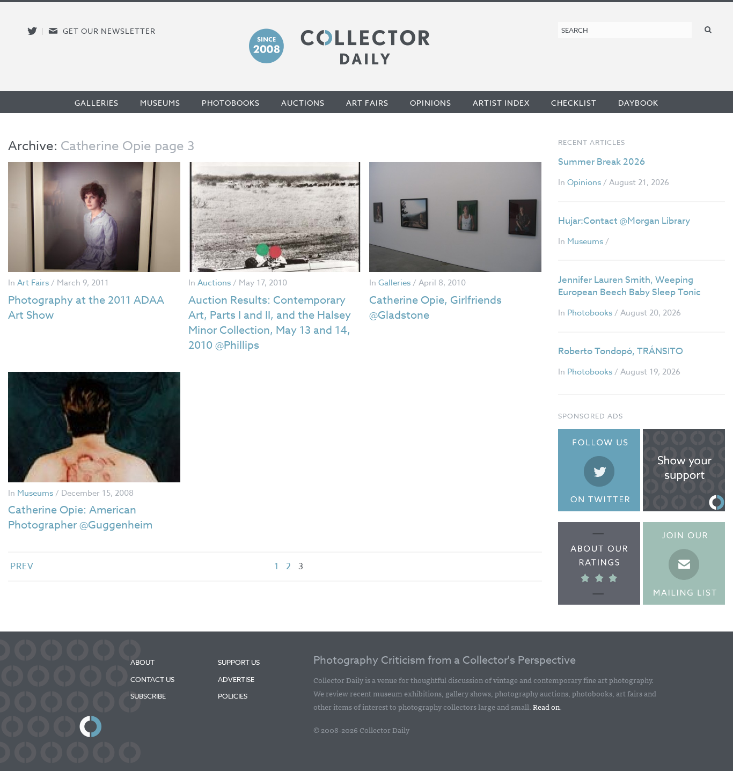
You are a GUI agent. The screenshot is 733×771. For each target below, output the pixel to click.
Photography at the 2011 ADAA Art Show (86, 307)
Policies (232, 696)
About (142, 662)
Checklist (574, 103)
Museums (160, 103)
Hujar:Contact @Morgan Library (624, 220)
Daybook (638, 103)
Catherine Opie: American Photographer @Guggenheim (80, 517)
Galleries (97, 103)
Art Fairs (367, 103)
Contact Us (152, 679)
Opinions (430, 103)
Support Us (239, 662)
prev (22, 566)
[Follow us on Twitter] (32, 31)
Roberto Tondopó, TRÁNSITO (620, 351)
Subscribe (148, 696)
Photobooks (231, 103)
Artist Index (501, 103)
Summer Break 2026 (601, 161)
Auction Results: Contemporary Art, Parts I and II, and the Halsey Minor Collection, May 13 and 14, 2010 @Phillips (269, 322)
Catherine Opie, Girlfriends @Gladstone (435, 307)
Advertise (236, 679)
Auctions (303, 103)
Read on (546, 707)
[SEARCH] (708, 29)
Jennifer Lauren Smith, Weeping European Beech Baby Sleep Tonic (629, 286)
